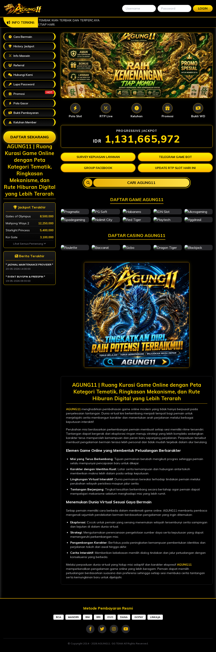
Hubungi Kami (23, 75)
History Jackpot (23, 46)
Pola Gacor (20, 103)
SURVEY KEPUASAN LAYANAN (98, 157)
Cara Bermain (22, 37)
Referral (18, 65)
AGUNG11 (73, 409)
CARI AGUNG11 (141, 182)
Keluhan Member (24, 122)
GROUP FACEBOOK (98, 168)
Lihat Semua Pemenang (28, 243)
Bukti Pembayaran (26, 113)
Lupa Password (23, 84)
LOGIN (203, 8)
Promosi (32, 93)
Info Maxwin (21, 56)
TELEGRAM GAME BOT (175, 157)
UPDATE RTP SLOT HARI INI (175, 168)
